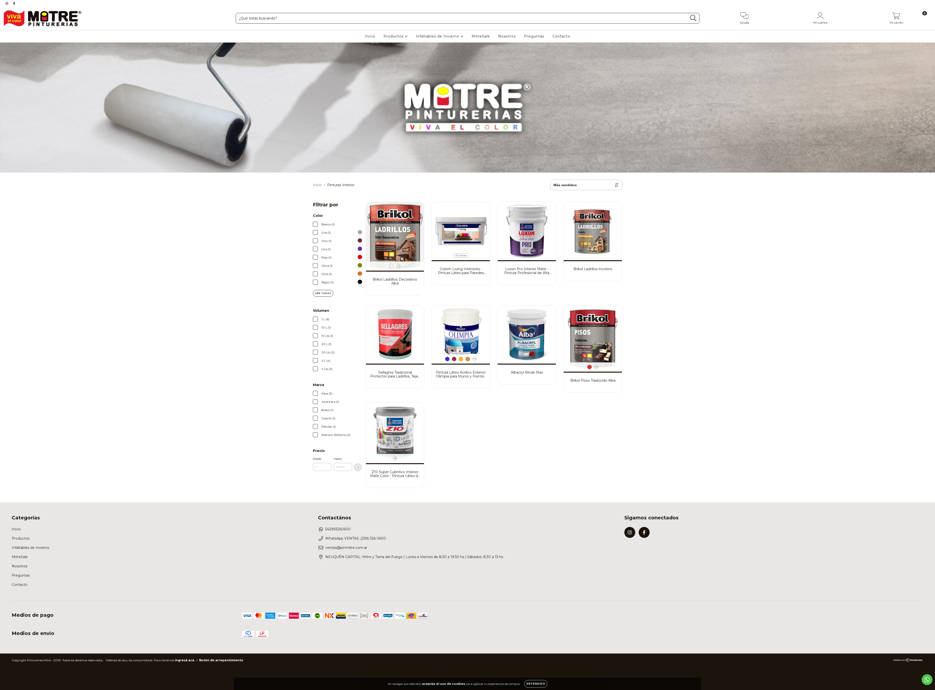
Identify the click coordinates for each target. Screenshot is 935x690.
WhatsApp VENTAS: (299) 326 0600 (355, 538)
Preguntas (534, 36)
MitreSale (481, 36)
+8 (395, 458)
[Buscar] (693, 18)
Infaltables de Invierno (438, 36)
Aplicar (358, 467)
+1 (398, 265)
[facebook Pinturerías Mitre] (14, 3)
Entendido (535, 683)
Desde (317, 458)
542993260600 (338, 529)
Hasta (338, 458)
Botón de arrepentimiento (221, 660)
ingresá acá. (185, 660)
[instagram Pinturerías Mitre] (7, 3)
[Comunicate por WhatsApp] (927, 679)
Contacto (561, 36)
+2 (596, 366)
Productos (394, 36)
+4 (474, 358)
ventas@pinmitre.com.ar (346, 547)
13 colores (461, 255)
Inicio (370, 36)
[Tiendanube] (908, 660)
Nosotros (507, 36)
